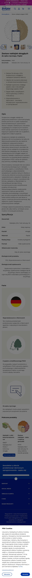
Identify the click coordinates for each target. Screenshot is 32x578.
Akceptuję (25, 574)
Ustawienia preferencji (7, 570)
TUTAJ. (20, 566)
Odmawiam (7, 574)
